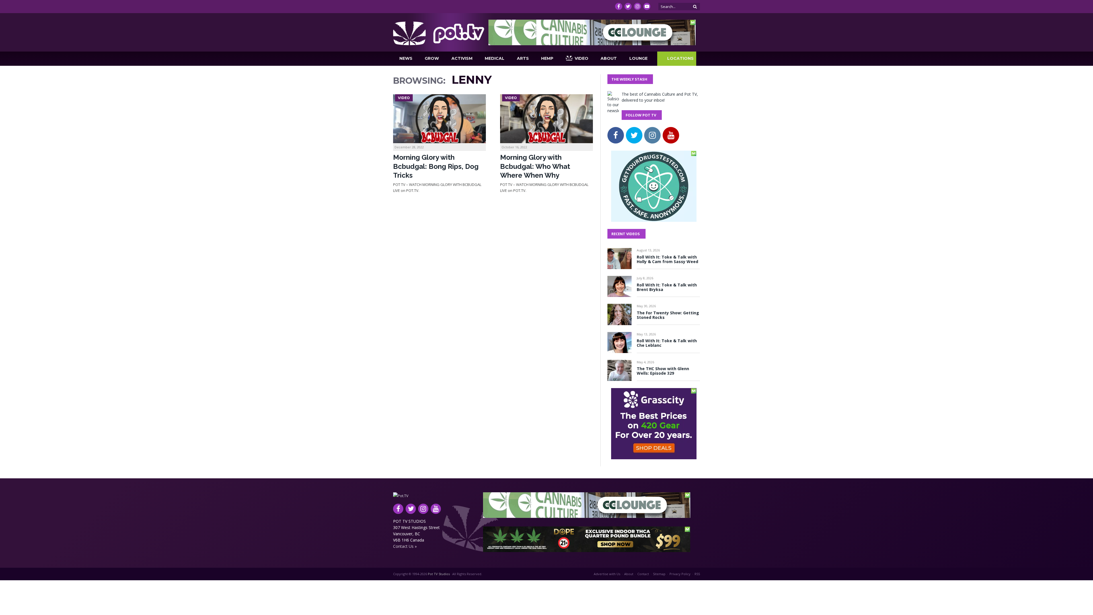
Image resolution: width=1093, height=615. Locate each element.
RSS (697, 574)
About (609, 58)
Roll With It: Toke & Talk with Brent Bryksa (667, 287)
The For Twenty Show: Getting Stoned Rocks (668, 315)
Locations (680, 58)
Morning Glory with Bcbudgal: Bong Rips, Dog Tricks (435, 166)
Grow (432, 58)
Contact (643, 574)
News (405, 58)
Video (581, 58)
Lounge (638, 58)
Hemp (547, 58)
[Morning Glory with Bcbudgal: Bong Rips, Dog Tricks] (439, 118)
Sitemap (659, 574)
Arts (523, 58)
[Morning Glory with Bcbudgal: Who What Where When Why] (546, 118)
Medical (494, 58)
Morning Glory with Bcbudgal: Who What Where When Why (535, 166)
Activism (461, 58)
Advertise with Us (607, 574)
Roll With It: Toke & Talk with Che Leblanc (667, 343)
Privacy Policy (680, 574)
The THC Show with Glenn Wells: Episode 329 (663, 371)
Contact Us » (405, 546)
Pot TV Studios (439, 574)
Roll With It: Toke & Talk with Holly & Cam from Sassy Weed (667, 259)
